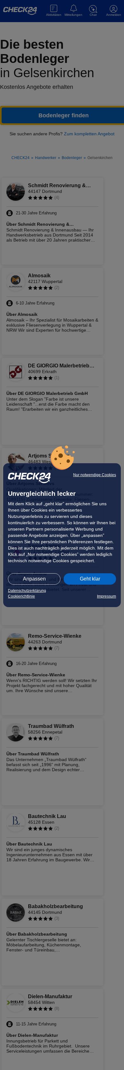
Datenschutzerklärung (27, 590)
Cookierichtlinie (21, 596)
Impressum (106, 596)
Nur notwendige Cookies (94, 475)
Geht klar (90, 578)
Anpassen (34, 578)
